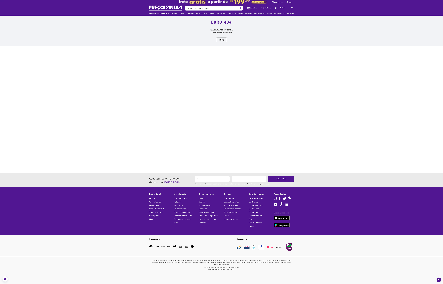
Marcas (251, 226)
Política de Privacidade (232, 209)
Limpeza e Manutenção (207, 219)
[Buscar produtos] (240, 8)
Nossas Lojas (154, 205)
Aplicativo (178, 202)
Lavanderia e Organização (208, 216)
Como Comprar (229, 198)
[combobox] (214, 8)
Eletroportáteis (205, 205)
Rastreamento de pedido (183, 216)
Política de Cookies (231, 205)
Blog (290, 2)
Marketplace (154, 216)
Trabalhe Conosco (156, 212)
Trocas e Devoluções (182, 212)
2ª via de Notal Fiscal (182, 198)
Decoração (203, 209)
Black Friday (253, 202)
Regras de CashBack (156, 209)
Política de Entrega (181, 209)
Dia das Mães (254, 209)
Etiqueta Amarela (255, 223)
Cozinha (202, 202)
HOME (221, 40)
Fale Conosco (179, 205)
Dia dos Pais (253, 212)
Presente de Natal (256, 216)
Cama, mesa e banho (206, 212)
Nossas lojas (278, 2)
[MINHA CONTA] (281, 8)
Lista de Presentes (231, 219)
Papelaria (202, 223)
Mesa (201, 198)
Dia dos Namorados (256, 205)
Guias (251, 219)
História (152, 198)
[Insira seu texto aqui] (221, 2)
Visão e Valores (155, 202)
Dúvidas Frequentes (231, 202)
